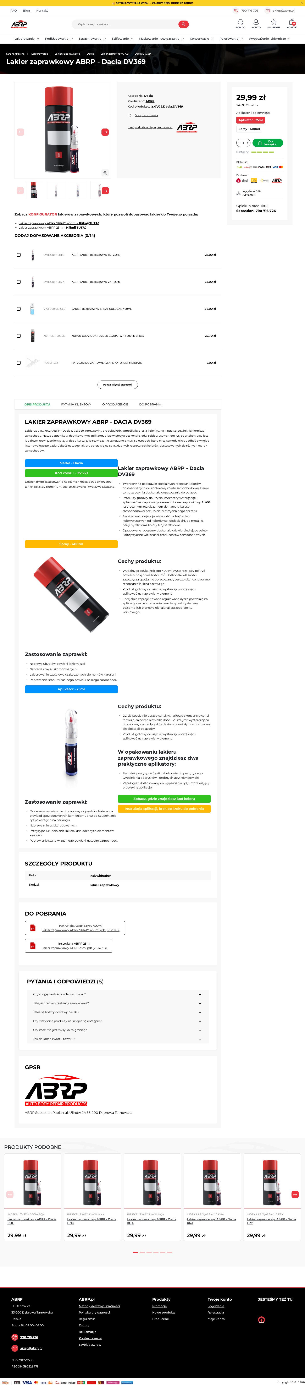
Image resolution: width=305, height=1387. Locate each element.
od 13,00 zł (249, 195)
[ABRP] (56, 1090)
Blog (26, 10)
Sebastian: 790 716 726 (256, 211)
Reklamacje (87, 1332)
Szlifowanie (120, 38)
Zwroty (84, 1325)
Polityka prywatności (94, 1312)
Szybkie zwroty (90, 1345)
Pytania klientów (76, 404)
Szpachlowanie (90, 38)
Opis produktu (37, 404)
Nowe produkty (164, 1312)
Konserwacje (199, 38)
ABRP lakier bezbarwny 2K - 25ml (96, 281)
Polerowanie (229, 38)
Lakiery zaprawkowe (67, 53)
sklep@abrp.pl (284, 10)
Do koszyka (270, 143)
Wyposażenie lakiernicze (267, 38)
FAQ (13, 10)
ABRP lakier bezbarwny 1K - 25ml (96, 254)
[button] (240, 24)
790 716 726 (249, 10)
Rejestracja (216, 1312)
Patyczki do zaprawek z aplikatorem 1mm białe (107, 362)
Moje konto (216, 1319)
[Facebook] (261, 1319)
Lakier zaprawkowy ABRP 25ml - (53, 227)
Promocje (159, 1306)
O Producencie (115, 404)
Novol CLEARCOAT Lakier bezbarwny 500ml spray (108, 335)
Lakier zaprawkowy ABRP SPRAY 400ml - (59, 223)
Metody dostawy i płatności (99, 1306)
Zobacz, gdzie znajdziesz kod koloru (164, 799)
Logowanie (216, 1306)
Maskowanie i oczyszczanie (159, 38)
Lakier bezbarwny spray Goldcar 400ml (102, 308)
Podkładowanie (56, 38)
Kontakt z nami (90, 1338)
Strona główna (15, 53)
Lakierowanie (25, 38)
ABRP (150, 101)
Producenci (161, 1319)
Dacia (90, 53)
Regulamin (87, 1319)
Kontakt (42, 10)
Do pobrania (150, 404)
